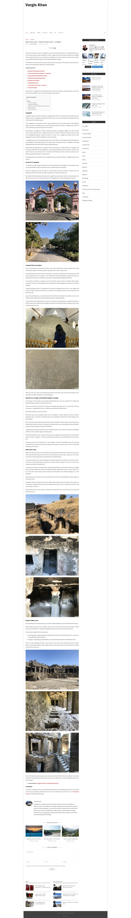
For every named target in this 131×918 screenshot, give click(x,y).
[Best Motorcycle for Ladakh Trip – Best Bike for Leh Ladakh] (57, 896)
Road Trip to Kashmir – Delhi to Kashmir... (52, 839)
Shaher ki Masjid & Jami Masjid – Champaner (39, 73)
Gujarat (84, 182)
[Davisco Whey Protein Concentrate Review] (30, 904)
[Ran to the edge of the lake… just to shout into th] (96, 62)
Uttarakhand (85, 141)
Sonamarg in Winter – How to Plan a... (34, 839)
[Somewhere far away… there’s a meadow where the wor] (91, 62)
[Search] (104, 33)
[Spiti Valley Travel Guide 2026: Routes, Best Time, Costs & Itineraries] (86, 88)
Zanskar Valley (85, 145)
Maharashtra (85, 185)
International (85, 148)
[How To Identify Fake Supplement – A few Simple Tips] (30, 888)
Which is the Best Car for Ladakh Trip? (70, 903)
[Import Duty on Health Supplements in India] (30, 896)
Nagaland (84, 174)
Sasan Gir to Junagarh (32, 102)
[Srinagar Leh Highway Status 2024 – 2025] (86, 105)
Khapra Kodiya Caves (32, 109)
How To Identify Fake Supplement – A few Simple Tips (42, 886)
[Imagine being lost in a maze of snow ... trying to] (91, 56)
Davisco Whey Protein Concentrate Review (40, 903)
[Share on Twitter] (52, 48)
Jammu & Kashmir (86, 137)
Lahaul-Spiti (85, 130)
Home (27, 32)
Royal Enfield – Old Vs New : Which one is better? (69, 886)
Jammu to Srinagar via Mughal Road (70, 839)
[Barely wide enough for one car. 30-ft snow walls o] (85, 62)
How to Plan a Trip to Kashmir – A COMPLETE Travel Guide (97, 96)
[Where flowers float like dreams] (96, 56)
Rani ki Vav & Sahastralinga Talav (36, 78)
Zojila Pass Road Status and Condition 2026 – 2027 (98, 112)
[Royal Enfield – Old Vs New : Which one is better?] (57, 888)
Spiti (55, 32)
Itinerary (38, 32)
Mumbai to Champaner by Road (36, 71)
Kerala (83, 159)
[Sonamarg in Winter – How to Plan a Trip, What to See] (34, 831)
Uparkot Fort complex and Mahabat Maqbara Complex (38, 106)
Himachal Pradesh (86, 133)
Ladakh (50, 32)
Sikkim (84, 152)
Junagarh (28, 101)
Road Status (45, 32)
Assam (83, 156)
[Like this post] (49, 48)
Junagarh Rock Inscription (33, 104)
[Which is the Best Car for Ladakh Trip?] (57, 904)
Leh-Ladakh (85, 126)
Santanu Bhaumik (33, 44)
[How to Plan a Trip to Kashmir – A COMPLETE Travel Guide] (86, 97)
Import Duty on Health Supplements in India (40, 894)
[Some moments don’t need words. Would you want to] (102, 56)
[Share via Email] (55, 48)
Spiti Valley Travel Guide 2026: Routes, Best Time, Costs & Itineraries (97, 87)
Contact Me (60, 32)
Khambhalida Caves (33, 83)
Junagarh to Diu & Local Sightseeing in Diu (47, 783)
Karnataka (84, 163)
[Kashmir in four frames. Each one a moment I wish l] (102, 62)
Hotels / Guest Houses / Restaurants (91, 189)
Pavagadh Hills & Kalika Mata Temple (37, 76)
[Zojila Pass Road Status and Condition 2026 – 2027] (86, 114)
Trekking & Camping (87, 200)
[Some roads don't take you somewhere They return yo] (85, 56)
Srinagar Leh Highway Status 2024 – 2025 (98, 104)
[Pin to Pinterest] (53, 48)
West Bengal (85, 178)
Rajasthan (84, 167)
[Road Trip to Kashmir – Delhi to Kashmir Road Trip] (52, 831)
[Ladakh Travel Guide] (86, 80)
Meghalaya (84, 171)
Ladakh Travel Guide (96, 78)
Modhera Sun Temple (33, 80)
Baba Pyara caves (31, 107)
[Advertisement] (65, 17)
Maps (83, 193)
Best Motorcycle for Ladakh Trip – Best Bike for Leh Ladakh (70, 894)
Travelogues (32, 32)
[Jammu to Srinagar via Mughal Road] (70, 831)
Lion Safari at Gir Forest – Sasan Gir (37, 85)
